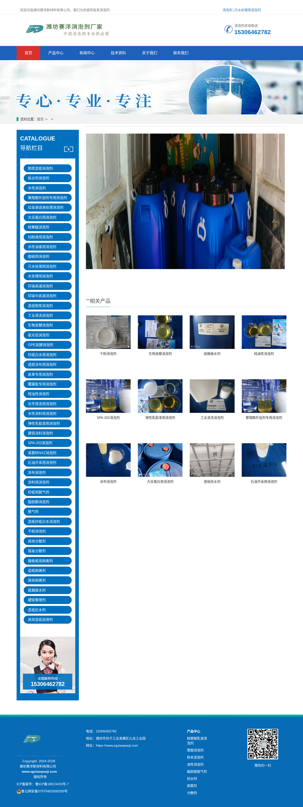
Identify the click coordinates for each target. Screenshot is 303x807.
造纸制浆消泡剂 (40, 306)
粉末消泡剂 (195, 757)
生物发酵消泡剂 (160, 354)
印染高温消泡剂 (40, 286)
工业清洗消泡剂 (212, 417)
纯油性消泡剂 (264, 354)
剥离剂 (192, 786)
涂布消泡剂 (108, 481)
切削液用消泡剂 (40, 237)
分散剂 (192, 793)
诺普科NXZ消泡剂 (42, 453)
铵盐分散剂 (37, 551)
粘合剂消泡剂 (38, 178)
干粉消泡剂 (108, 354)
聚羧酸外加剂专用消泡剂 (264, 417)
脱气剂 (33, 511)
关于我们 (149, 53)
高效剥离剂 (37, 580)
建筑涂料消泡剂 (40, 433)
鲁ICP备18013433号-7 (52, 784)
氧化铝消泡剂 (38, 335)
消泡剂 (227, 10)
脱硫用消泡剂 (38, 256)
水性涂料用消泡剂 (42, 413)
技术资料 (118, 53)
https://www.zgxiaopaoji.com (117, 745)
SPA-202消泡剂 (108, 417)
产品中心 (55, 53)
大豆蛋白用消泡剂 (160, 481)
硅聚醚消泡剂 (38, 227)
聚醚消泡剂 (195, 750)
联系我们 (180, 53)
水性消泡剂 (37, 188)
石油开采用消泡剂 (264, 481)
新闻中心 (87, 53)
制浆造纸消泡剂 (40, 168)
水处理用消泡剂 (40, 276)
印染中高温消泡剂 (42, 296)
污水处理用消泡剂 (247, 10)
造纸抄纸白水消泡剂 (44, 521)
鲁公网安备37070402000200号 (44, 791)
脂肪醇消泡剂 (38, 502)
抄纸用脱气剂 (38, 492)
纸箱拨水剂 (212, 354)
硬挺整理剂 (37, 600)
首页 (28, 53)
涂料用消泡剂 (38, 482)
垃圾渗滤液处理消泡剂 (45, 207)
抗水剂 (192, 778)
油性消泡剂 (195, 764)
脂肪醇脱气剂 (197, 771)
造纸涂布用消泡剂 (42, 364)
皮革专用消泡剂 (40, 374)
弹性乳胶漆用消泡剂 (160, 417)
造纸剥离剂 (37, 570)
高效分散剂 (37, 541)
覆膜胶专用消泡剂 (42, 384)
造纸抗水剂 (212, 481)
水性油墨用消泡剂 (42, 247)
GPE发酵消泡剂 (40, 345)
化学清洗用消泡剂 (42, 404)
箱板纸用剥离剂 (40, 561)
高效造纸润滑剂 (40, 620)
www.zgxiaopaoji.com (39, 771)
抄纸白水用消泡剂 (42, 355)
